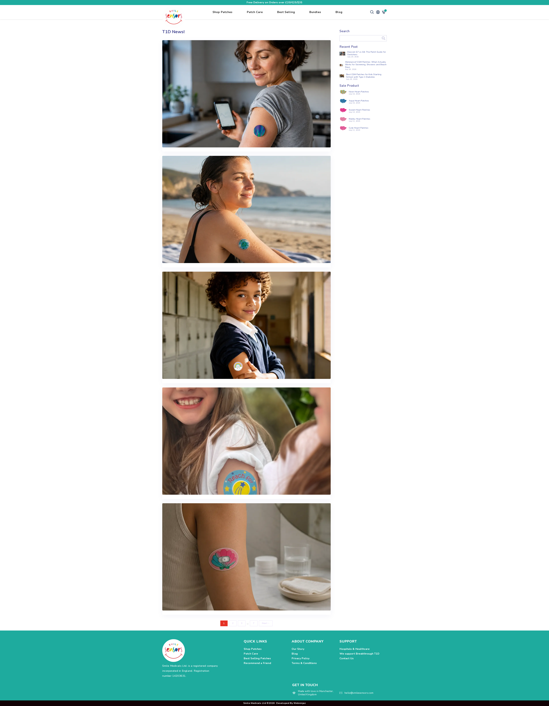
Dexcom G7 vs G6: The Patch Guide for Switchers (366, 53)
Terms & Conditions (304, 663)
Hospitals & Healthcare (355, 649)
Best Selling (286, 12)
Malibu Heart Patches (359, 119)
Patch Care (255, 12)
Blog (338, 12)
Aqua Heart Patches (359, 100)
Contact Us (347, 658)
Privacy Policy (300, 658)
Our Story (298, 649)
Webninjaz (300, 703)
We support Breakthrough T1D (360, 653)
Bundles (315, 12)
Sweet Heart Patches (359, 110)
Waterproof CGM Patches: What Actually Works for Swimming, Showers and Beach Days (366, 64)
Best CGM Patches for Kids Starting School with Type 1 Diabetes (363, 75)
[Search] (383, 38)
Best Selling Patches (257, 658)
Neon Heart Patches (359, 91)
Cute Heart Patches (358, 128)
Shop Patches (222, 12)
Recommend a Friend (257, 663)
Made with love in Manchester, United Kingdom (315, 693)
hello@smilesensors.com (358, 693)
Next (264, 623)
